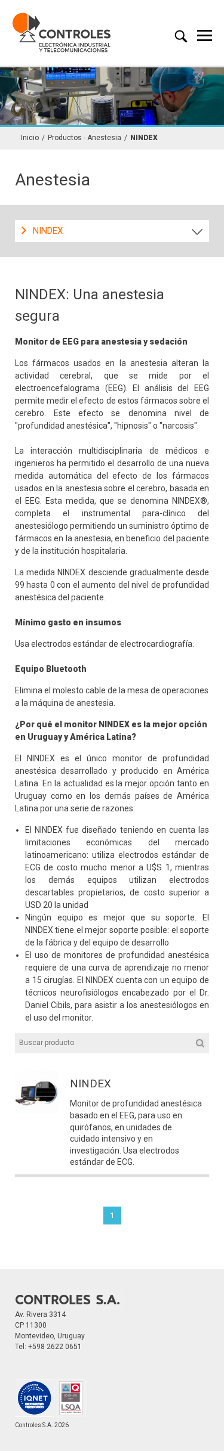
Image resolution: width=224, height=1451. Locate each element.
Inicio (30, 138)
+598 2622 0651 (55, 1347)
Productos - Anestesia (84, 138)
